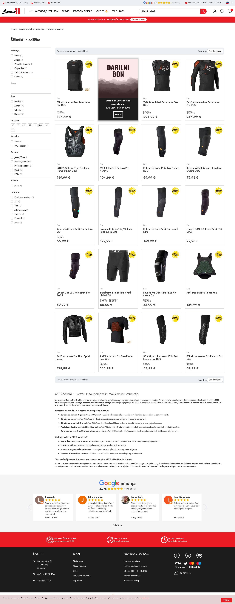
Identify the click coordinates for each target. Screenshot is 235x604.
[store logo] (13, 11)
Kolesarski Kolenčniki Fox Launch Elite (160, 230)
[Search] (203, 11)
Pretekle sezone (22, 165)
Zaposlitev (77, 580)
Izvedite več (144, 598)
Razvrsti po (202, 51)
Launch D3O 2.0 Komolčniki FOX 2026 (204, 230)
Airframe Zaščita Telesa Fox (202, 292)
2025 (16, 170)
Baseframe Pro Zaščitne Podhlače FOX (116, 294)
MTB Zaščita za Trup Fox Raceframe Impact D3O (73, 169)
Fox (16, 141)
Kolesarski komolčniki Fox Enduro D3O (161, 169)
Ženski (17, 105)
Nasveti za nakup (132, 580)
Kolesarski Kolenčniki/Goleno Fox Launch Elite (116, 230)
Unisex (17, 114)
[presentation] (30, 507)
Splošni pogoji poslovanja (135, 570)
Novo (17, 55)
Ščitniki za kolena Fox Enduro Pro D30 (204, 357)
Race (16, 222)
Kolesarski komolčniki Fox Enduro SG (75, 230)
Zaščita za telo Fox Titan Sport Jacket (73, 357)
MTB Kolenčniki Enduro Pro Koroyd (114, 169)
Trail (16, 205)
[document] (117, 599)
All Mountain (20, 209)
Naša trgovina (79, 565)
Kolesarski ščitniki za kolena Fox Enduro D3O (204, 169)
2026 (16, 174)
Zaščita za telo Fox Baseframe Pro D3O (203, 104)
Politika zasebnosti (132, 575)
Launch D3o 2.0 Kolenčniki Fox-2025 (74, 294)
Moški (17, 101)
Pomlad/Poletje (21, 161)
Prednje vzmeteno (22, 197)
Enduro (17, 214)
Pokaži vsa (117, 525)
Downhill (18, 218)
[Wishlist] (222, 11)
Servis (75, 570)
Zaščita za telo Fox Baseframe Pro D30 (116, 357)
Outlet (17, 76)
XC (15, 201)
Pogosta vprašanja (132, 561)
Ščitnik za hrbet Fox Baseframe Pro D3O (73, 104)
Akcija (17, 59)
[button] (228, 2)
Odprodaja (19, 68)
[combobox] (173, 11)
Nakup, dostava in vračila (135, 565)
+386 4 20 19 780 (46, 574)
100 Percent (20, 145)
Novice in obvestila (82, 575)
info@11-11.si (55, 2)
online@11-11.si (44, 580)
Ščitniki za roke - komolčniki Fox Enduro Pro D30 (160, 357)
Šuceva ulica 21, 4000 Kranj (16, 2)
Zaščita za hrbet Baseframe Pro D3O (160, 104)
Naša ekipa (78, 561)
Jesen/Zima (19, 157)
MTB (16, 185)
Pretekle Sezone (22, 64)
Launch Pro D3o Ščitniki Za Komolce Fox (160, 294)
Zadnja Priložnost (22, 72)
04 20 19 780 (39, 2)
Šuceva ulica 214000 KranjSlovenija (44, 565)
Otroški (17, 110)
